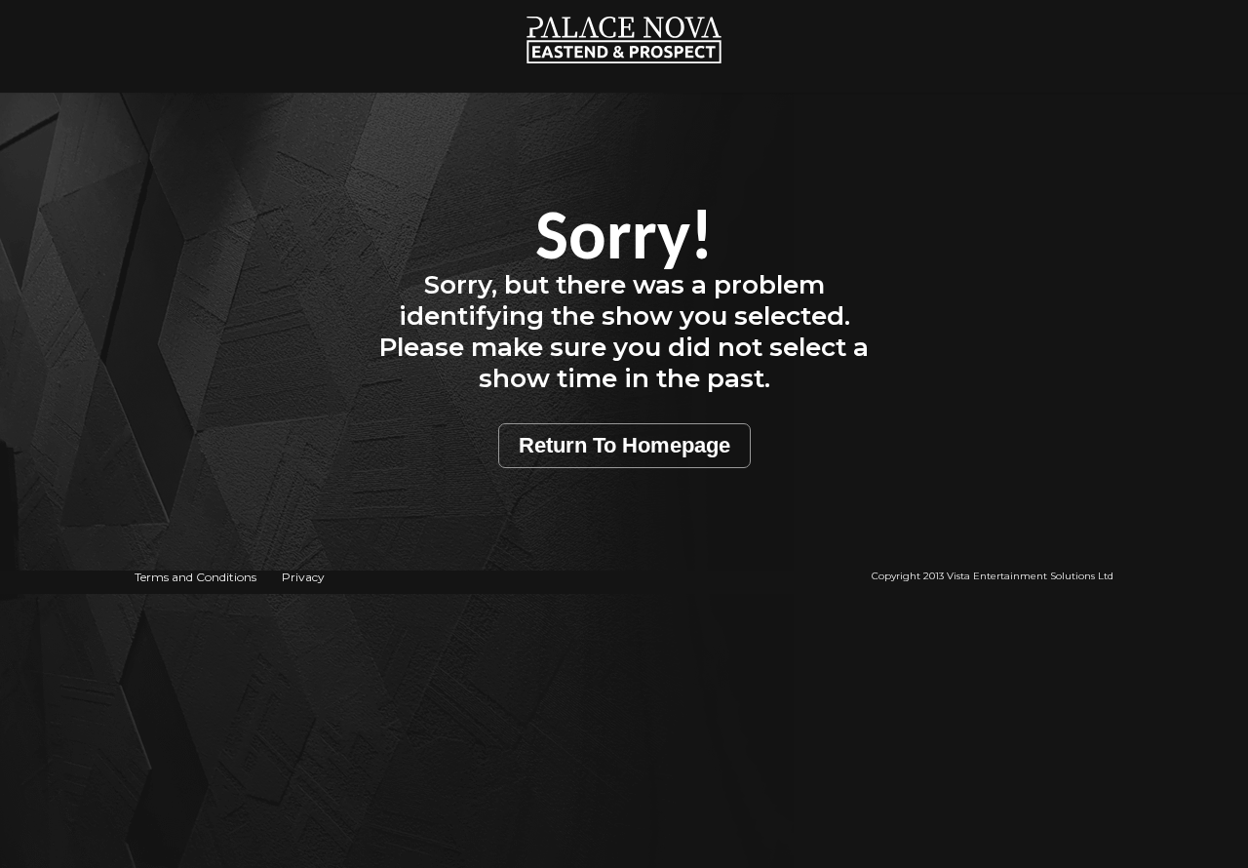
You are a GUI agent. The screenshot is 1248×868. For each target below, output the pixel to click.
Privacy (303, 577)
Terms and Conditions (195, 577)
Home (624, 10)
